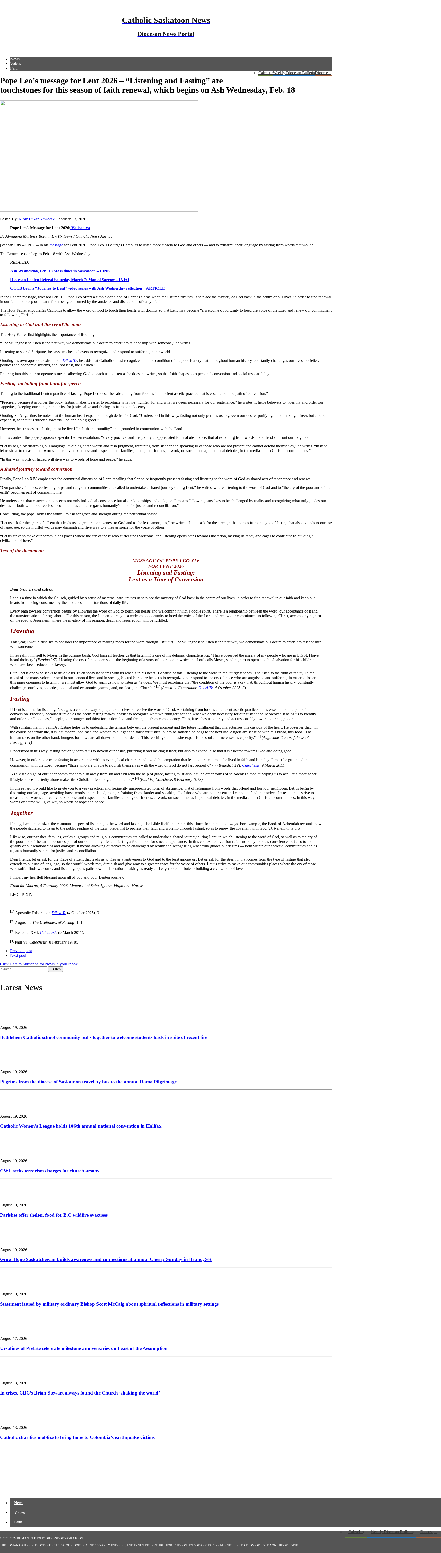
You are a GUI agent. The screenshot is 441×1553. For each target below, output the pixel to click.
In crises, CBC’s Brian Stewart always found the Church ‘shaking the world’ (80, 1393)
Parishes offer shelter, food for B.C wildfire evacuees (54, 1215)
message (56, 245)
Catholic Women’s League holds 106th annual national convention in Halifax (81, 1126)
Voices (15, 63)
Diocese (321, 73)
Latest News (21, 987)
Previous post (21, 951)
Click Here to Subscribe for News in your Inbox (39, 964)
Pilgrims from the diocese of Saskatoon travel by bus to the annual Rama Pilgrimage (88, 1081)
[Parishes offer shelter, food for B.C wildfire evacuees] (15, 1196)
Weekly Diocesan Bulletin (294, 73)
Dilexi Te (205, 688)
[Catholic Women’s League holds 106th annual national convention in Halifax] (15, 1107)
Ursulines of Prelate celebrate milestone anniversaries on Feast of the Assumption (84, 1348)
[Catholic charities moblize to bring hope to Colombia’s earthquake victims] (15, 1419)
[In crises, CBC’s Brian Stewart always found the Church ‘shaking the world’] (15, 1374)
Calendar (265, 73)
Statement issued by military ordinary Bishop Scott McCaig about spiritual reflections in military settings (109, 1304)
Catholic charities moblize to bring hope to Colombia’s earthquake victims (77, 1437)
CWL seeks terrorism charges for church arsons (49, 1170)
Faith (14, 68)
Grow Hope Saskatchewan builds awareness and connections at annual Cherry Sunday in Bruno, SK (106, 1259)
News (15, 59)
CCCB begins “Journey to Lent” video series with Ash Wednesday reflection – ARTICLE (87, 288)
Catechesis (251, 765)
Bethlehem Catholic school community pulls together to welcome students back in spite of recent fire (103, 1037)
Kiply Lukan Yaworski (37, 219)
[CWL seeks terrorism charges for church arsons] (15, 1152)
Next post (18, 955)
